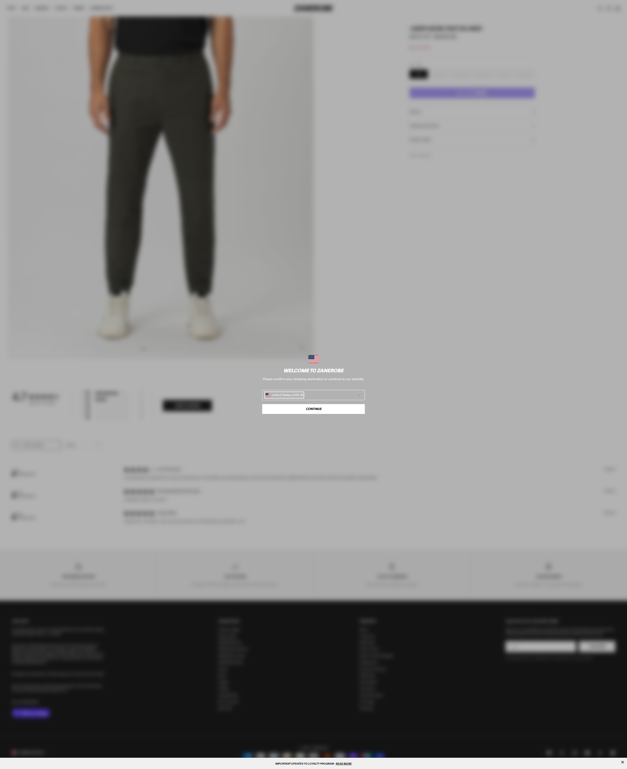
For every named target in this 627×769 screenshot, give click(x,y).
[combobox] (284, 395)
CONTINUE (314, 409)
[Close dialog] (622, 762)
